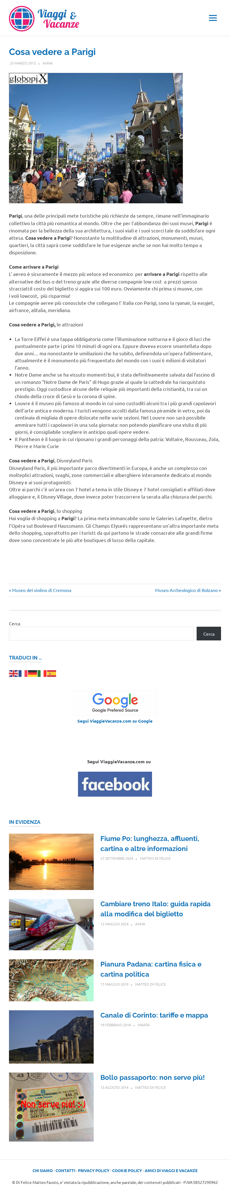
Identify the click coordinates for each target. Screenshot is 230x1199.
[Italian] (42, 672)
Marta (144, 1024)
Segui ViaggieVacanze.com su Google (115, 721)
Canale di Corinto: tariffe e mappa (154, 1015)
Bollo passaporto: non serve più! (152, 1077)
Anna (48, 63)
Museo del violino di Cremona (41, 590)
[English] (14, 672)
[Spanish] (52, 672)
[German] (33, 672)
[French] (23, 672)
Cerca (14, 623)
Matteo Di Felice (155, 858)
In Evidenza (24, 822)
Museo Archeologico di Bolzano (186, 590)
